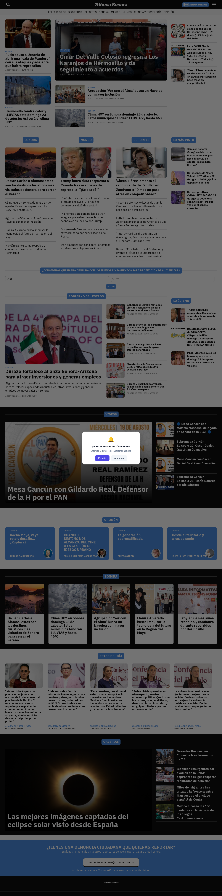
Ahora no (119, 458)
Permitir (102, 458)
